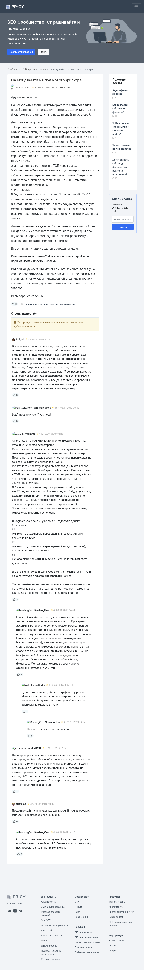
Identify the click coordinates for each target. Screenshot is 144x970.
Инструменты (116, 906)
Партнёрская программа (88, 942)
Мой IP (44, 940)
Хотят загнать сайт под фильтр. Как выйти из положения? (120, 167)
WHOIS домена (49, 945)
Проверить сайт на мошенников (51, 952)
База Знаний (81, 916)
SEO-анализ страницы (53, 906)
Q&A (77, 901)
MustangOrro (23, 87)
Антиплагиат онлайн (52, 935)
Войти (43, 52)
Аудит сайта (47, 930)
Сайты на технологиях (87, 952)
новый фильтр (34, 304)
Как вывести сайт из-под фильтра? (120, 108)
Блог (77, 911)
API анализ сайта (84, 931)
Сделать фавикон (50, 959)
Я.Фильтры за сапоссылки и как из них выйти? (120, 128)
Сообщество (14, 69)
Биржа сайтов (116, 916)
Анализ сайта (122, 199)
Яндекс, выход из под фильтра (121, 146)
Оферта (113, 950)
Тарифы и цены (117, 901)
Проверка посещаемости (54, 925)
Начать (123, 227)
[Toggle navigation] (136, 6)
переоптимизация (66, 304)
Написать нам (116, 940)
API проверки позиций (86, 936)
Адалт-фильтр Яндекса (120, 92)
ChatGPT (45, 920)
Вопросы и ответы (35, 69)
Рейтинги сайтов (83, 947)
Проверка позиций (121, 911)
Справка (113, 945)
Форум (78, 906)
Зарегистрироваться (21, 52)
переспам (49, 304)
